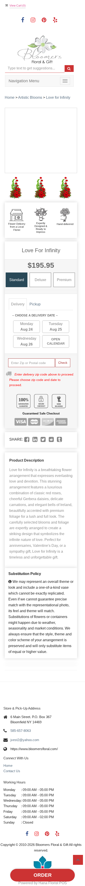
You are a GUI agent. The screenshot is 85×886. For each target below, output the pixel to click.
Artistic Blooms (30, 97)
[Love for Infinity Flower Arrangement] (16, 187)
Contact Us (11, 771)
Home (10, 97)
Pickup (35, 304)
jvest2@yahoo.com (24, 740)
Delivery (17, 304)
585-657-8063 (20, 731)
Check (62, 362)
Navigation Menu (24, 81)
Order (43, 875)
